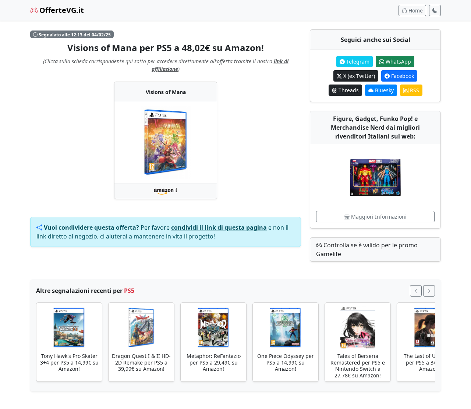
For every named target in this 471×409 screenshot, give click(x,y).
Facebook (402, 75)
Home (415, 10)
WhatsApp (397, 61)
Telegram (357, 61)
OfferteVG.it (61, 10)
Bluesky (383, 90)
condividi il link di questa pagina (219, 227)
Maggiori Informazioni (378, 216)
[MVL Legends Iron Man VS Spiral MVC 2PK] (375, 177)
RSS (413, 90)
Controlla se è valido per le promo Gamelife (367, 249)
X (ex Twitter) (358, 75)
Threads (348, 90)
